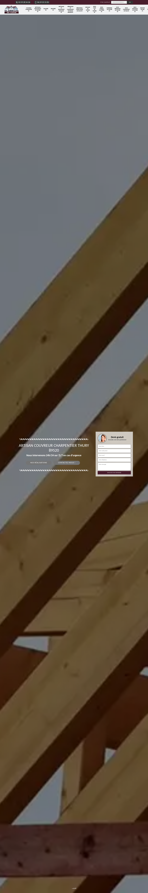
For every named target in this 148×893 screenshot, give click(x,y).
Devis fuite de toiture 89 (94, 9)
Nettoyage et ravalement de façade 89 (61, 9)
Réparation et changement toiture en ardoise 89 (70, 9)
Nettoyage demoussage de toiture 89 (37, 9)
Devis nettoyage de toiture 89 (135, 9)
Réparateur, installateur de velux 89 (79, 10)
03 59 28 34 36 (24, 2)
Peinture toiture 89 (142, 10)
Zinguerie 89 (53, 9)
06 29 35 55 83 (43, 2)
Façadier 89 (46, 9)
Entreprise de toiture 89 (109, 10)
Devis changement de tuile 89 (126, 10)
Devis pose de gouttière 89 (101, 9)
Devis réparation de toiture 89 (117, 9)
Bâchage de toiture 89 (87, 9)
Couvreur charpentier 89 (28, 10)
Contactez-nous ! (66, 463)
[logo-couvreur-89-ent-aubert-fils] (12, 10)
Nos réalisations (38, 463)
